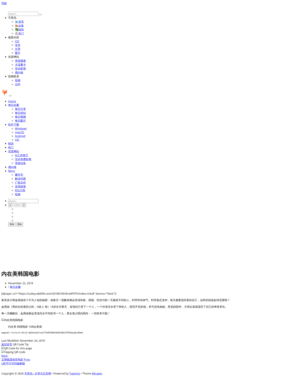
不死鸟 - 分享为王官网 (37, 373)
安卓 (17, 45)
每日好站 (20, 113)
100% (17, 205)
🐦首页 (19, 22)
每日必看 (15, 287)
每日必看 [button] (13, 105)
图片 (17, 53)
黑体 (19, 224)
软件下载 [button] (13, 124)
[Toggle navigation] (10, 95)
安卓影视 (20, 68)
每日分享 (20, 109)
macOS (19, 132)
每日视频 (20, 117)
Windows (21, 128)
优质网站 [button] (13, 151)
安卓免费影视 (23, 159)
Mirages (97, 373)
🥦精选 (19, 29)
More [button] (11, 171)
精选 (11, 143)
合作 (17, 84)
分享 (17, 49)
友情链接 (20, 186)
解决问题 (20, 178)
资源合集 (20, 163)
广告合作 (20, 182)
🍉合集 (19, 25)
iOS (17, 41)
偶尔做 (19, 72)
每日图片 (20, 120)
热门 (11, 147)
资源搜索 (20, 61)
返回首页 (6, 344)
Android (20, 136)
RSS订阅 (20, 190)
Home (12, 101)
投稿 (17, 80)
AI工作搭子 (21, 155)
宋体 (12, 224)
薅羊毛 (19, 175)
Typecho (74, 373)
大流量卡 (20, 64)
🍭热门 (19, 33)
